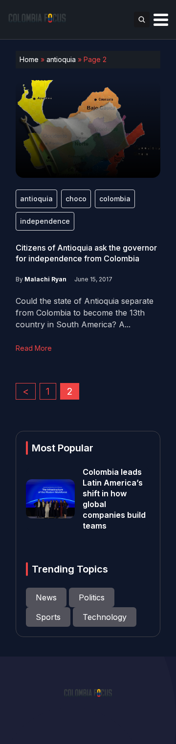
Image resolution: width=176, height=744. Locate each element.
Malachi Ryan (45, 279)
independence (45, 221)
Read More (34, 348)
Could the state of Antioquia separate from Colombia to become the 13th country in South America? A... (85, 312)
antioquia (61, 59)
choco (76, 198)
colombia (115, 198)
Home (29, 59)
